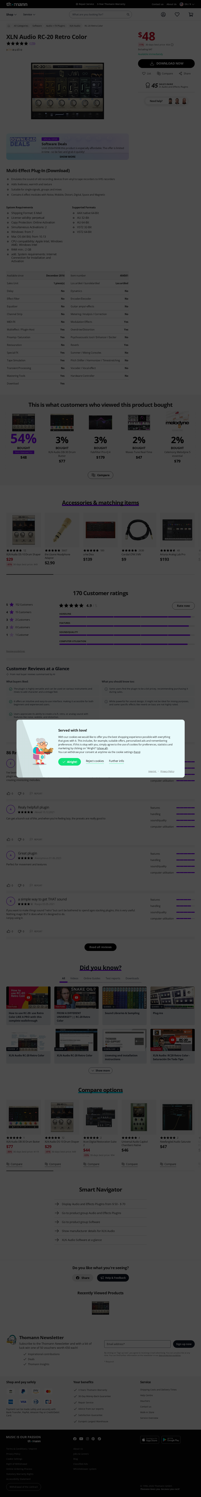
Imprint (152, 771)
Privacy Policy (167, 771)
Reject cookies (95, 761)
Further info (116, 761)
